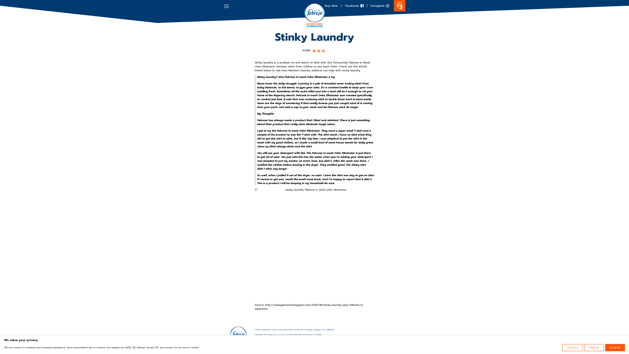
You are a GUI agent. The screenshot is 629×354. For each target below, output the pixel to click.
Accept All (615, 347)
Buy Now (331, 6)
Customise (572, 347)
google (314, 176)
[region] (314, 344)
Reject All (594, 347)
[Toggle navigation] (226, 6)
